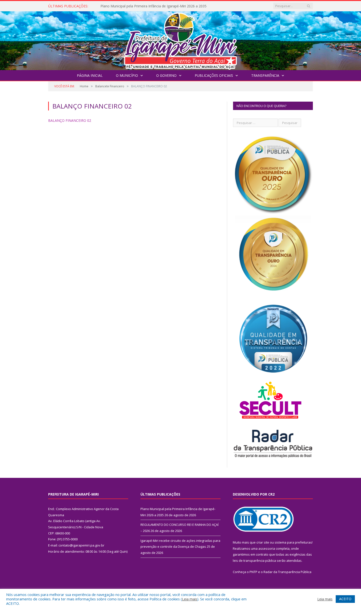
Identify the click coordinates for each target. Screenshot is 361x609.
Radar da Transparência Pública (287, 572)
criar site (262, 542)
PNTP (253, 572)
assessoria (266, 548)
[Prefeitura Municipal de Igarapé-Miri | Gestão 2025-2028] (180, 39)
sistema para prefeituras (293, 542)
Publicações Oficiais (214, 75)
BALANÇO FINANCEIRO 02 (69, 120)
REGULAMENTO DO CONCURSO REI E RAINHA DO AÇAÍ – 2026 (151, 6)
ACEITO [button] (345, 598)
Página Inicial (90, 75)
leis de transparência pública (254, 560)
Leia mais (189, 599)
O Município (127, 75)
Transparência (265, 75)
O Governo (166, 75)
